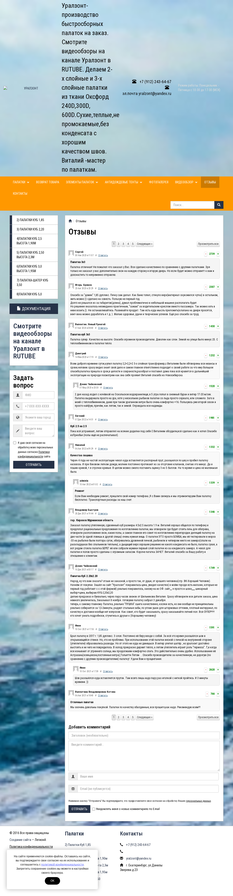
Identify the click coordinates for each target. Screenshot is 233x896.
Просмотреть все (208, 243)
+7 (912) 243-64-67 (155, 81)
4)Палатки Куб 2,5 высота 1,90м (29, 241)
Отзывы (210, 182)
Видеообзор (184, 182)
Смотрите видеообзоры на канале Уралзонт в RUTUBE (32, 341)
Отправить (34, 465)
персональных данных (198, 800)
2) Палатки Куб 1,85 (30, 220)
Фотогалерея (158, 182)
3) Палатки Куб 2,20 (30, 229)
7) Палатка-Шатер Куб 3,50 (32, 282)
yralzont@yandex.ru (138, 858)
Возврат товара (47, 182)
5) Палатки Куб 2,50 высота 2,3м (30, 255)
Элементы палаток (80, 182)
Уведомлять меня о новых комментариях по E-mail (128, 809)
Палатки (19, 182)
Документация (36, 308)
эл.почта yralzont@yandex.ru (146, 93)
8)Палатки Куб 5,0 (29, 294)
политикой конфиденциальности (62, 864)
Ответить (103, 255)
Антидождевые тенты (122, 182)
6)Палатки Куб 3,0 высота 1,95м (29, 269)
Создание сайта (20, 840)
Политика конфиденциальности (31, 846)
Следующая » (144, 243)
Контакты (20, 193)
